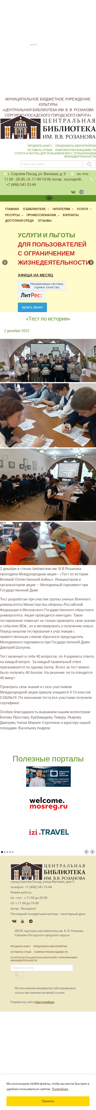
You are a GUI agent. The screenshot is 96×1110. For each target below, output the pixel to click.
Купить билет (32, 307)
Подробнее (60, 1089)
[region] (48, 1092)
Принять (48, 1101)
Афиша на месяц (35, 275)
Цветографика (44, 1002)
